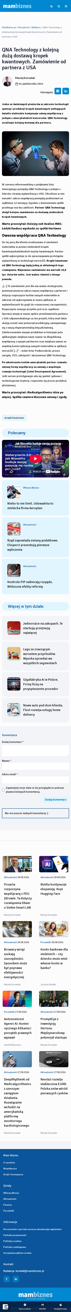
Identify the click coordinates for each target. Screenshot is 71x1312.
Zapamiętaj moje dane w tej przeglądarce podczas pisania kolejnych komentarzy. (35, 789)
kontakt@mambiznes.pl (30, 1271)
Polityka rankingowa (14, 1247)
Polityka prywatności (14, 1235)
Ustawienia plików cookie (17, 1252)
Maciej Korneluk (25, 77)
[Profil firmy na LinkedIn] (16, 1279)
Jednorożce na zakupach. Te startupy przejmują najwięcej (43, 628)
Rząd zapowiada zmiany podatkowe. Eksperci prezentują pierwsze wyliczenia (32, 545)
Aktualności (24, 27)
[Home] (17, 6)
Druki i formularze (13, 1174)
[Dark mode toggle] (51, 6)
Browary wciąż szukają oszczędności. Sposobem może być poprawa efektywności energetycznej (15, 963)
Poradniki (8, 1210)
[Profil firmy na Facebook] (6, 1279)
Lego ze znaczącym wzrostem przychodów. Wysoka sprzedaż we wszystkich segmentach (40, 656)
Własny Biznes (11, 1192)
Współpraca (10, 1168)
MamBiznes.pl (9, 27)
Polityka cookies (12, 1241)
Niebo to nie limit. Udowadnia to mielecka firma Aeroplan (30, 505)
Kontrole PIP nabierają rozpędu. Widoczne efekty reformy (30, 584)
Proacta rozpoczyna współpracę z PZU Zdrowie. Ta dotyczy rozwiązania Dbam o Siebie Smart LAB (18, 896)
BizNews (36, 27)
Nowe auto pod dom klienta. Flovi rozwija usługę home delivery (43, 710)
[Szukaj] (59, 6)
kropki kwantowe (14, 417)
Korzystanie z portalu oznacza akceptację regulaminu (32, 1229)
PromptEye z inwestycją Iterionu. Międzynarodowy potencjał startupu (53, 1028)
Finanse (7, 1204)
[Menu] (66, 6)
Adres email (10, 774)
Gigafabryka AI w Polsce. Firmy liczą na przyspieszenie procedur (40, 684)
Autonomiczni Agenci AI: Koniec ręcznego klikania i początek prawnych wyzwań (18, 1028)
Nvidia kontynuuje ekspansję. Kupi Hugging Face (53, 889)
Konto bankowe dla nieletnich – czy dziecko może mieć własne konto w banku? (54, 958)
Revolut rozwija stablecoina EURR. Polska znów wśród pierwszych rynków (54, 1086)
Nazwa (6, 760)
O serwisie (9, 1162)
